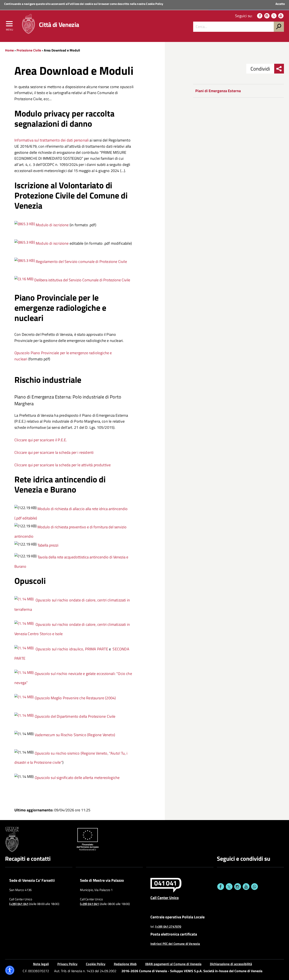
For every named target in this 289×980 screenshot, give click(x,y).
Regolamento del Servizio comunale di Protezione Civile (81, 261)
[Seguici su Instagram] (267, 15)
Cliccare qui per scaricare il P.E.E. (40, 440)
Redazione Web (125, 963)
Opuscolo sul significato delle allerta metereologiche (77, 777)
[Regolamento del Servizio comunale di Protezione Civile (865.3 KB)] (25, 225)
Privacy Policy (67, 963)
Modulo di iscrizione (52, 225)
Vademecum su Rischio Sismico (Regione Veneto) (75, 735)
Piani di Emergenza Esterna (218, 91)
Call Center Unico (164, 897)
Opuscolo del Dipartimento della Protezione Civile (75, 716)
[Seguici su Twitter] (274, 15)
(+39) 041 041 (18, 904)
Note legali (41, 963)
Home (9, 50)
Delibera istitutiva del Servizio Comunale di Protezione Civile (82, 280)
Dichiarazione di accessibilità (231, 963)
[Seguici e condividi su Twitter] (229, 886)
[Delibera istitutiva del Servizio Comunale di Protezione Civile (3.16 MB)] (24, 280)
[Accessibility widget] (9, 970)
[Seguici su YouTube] (280, 15)
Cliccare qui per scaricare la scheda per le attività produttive (62, 465)
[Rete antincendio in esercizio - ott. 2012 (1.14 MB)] (24, 600)
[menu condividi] (279, 69)
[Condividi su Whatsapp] (254, 886)
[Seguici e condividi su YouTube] (246, 886)
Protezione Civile (29, 50)
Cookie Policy (154, 3)
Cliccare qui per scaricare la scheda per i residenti (54, 452)
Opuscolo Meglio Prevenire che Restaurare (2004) (75, 698)
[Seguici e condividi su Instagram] (237, 886)
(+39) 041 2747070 (168, 926)
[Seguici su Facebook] (259, 15)
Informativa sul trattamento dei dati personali (51, 140)
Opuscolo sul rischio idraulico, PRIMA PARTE (72, 649)
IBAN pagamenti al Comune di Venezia (173, 963)
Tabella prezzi (47, 545)
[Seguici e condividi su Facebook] (220, 886)
